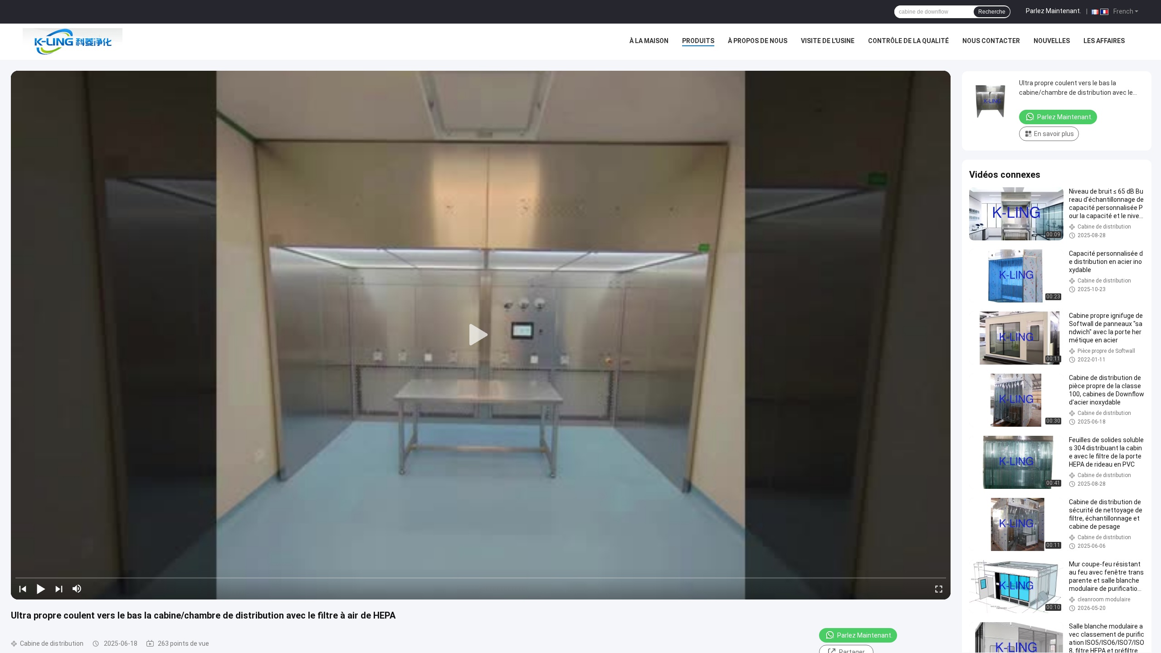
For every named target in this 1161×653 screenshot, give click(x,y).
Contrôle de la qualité (908, 40)
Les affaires (1104, 40)
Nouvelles (1052, 40)
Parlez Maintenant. (1053, 11)
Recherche (991, 12)
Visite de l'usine (827, 40)
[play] (480, 335)
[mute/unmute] (77, 588)
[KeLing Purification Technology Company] (72, 41)
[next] (59, 588)
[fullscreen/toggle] (939, 588)
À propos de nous (757, 40)
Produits (698, 40)
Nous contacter (991, 40)
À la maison (648, 40)
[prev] (23, 588)
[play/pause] (41, 588)
